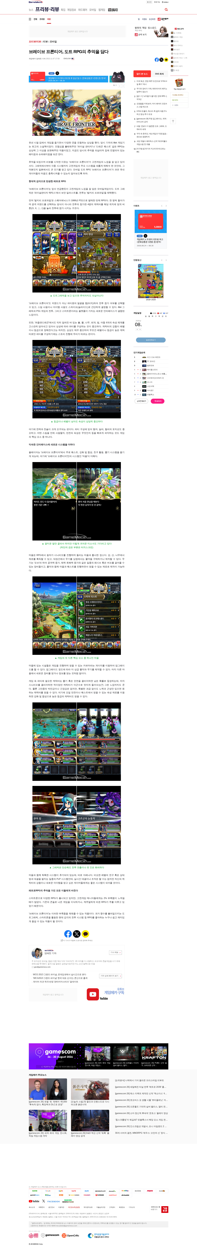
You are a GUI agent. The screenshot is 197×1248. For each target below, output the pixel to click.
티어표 (176, 62)
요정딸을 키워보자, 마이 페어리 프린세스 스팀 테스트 (152, 105)
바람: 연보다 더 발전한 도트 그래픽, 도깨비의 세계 (152, 127)
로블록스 (150, 395)
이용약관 (61, 1207)
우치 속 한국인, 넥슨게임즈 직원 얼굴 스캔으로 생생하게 (152, 135)
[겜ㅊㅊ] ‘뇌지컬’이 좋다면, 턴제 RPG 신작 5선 (152, 97)
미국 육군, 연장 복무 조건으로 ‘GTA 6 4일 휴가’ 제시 (152, 82)
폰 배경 (176, 70)
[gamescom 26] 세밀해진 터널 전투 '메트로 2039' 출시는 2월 (141, 1087)
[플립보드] (100, 1195)
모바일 (53, 41)
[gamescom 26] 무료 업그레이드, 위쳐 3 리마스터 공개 (152, 120)
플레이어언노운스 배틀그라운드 (159, 374)
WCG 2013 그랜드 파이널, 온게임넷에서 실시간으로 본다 (59, 974)
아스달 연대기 (179, 54)
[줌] (87, 1191)
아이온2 (150, 390)
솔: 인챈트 (177, 33)
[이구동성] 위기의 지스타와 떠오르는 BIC (151, 150)
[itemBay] (125, 1191)
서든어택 (150, 386)
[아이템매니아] (48, 1195)
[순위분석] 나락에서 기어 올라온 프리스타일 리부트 (139, 1080)
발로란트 (150, 365)
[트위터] (44, 1201)
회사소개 (32, 1207)
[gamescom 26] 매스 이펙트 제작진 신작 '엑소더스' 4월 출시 (141, 1093)
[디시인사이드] (125, 1195)
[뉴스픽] (87, 1195)
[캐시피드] (112, 1195)
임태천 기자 (50, 953)
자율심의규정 (100, 1207)
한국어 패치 (178, 66)
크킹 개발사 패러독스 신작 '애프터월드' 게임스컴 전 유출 (152, 142)
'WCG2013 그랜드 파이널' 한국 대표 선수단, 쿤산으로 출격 (60, 978)
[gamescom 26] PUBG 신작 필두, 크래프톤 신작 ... (154, 1064)
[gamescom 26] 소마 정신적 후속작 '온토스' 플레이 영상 (141, 1113)
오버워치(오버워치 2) (155, 378)
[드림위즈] (162, 1191)
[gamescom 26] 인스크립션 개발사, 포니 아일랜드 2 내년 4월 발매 (141, 1126)
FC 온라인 (151, 361)
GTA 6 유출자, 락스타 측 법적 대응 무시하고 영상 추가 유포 (152, 112)
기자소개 (132, 1207)
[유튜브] (35, 1201)
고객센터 (112, 1207)
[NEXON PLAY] (100, 1191)
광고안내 (51, 1207)
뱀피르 (176, 41)
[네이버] (35, 1191)
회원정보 (122, 1207)
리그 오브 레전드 (153, 357)
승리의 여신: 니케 (180, 58)
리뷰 (45, 41)
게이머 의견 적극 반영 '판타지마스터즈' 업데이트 (55, 982)
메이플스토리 (152, 370)
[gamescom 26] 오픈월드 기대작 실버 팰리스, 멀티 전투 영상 (141, 1107)
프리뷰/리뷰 (35, 41)
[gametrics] (35, 1195)
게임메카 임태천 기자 (37, 59)
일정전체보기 (151, 340)
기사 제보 (114, 952)
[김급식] (61, 1195)
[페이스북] (54, 1201)
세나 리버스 (178, 45)
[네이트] (74, 1191)
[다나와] (112, 1191)
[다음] (61, 1191)
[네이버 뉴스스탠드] (69, 1201)
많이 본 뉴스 (142, 74)
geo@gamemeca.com (42, 967)
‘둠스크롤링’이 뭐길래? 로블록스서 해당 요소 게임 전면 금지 (141, 1120)
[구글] (48, 1191)
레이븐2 (177, 50)
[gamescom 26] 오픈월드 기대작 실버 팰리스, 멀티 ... (126, 1064)
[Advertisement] (18, 41)
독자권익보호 (88, 1207)
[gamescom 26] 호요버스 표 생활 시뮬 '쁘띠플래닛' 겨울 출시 (141, 1100)
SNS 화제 (159, 74)
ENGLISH (67, 59)
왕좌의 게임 (178, 37)
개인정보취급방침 (74, 1207)
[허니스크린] (74, 1195)
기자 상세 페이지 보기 (109, 976)
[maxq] (150, 1191)
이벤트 (136, 206)
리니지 (149, 382)
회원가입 (157, 2)
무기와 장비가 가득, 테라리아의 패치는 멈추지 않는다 (152, 90)
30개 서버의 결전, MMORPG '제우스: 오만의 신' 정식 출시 (141, 1133)
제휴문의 (41, 1207)
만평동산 (137, 260)
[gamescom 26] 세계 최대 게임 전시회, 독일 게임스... (97, 1064)
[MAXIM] (138, 1191)
